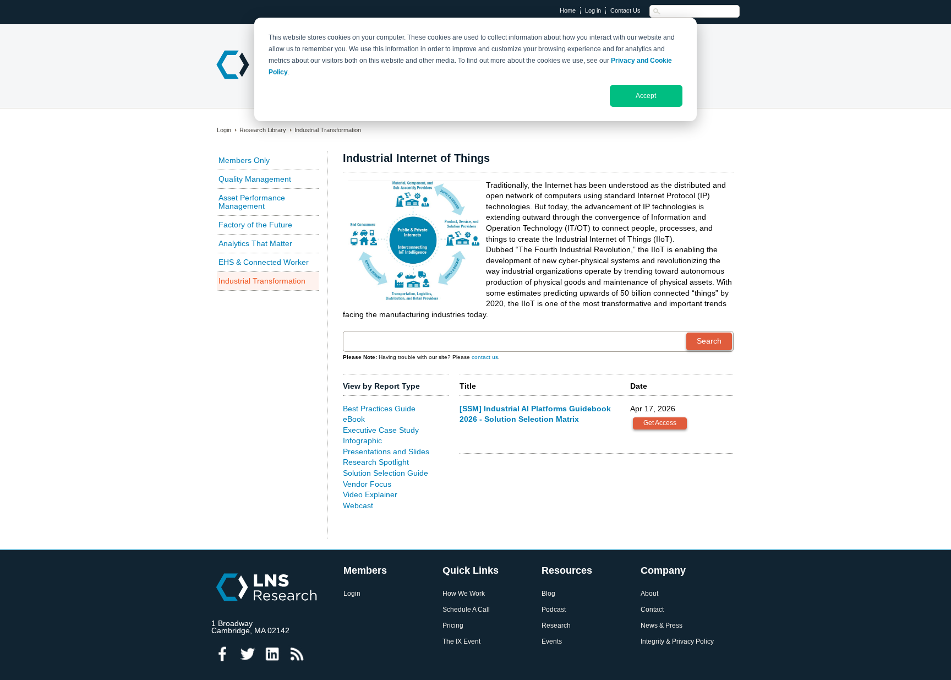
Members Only (244, 160)
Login (224, 130)
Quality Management (254, 179)
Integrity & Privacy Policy (677, 641)
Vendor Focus (367, 484)
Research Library (262, 130)
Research (556, 625)
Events (552, 641)
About (649, 593)
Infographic (362, 440)
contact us (485, 357)
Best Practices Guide (379, 408)
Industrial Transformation (327, 130)
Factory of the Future (255, 224)
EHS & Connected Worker (263, 262)
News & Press (661, 625)
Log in (593, 10)
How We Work (463, 593)
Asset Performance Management (251, 201)
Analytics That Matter (255, 243)
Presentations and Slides (386, 451)
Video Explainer (370, 494)
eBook (354, 419)
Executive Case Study (381, 430)
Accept (646, 96)
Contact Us (625, 10)
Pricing (452, 625)
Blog (548, 593)
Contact (652, 609)
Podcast (554, 609)
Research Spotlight (376, 462)
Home (568, 10)
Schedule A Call (466, 609)
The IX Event (461, 641)
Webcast (358, 505)
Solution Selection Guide (385, 473)
